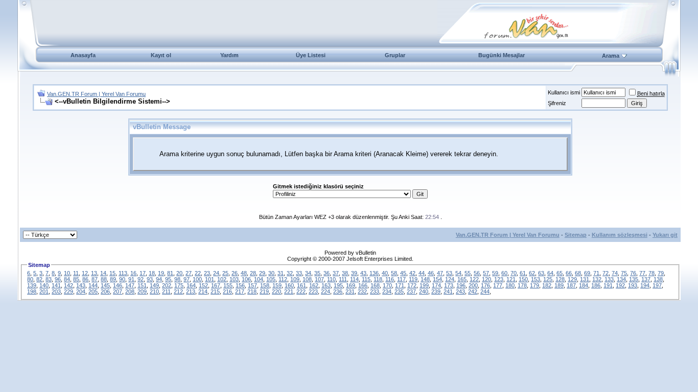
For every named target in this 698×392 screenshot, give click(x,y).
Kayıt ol (161, 55)
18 (152, 273)
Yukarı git (665, 235)
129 (572, 279)
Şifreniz (557, 103)
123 (498, 279)
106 (246, 279)
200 (473, 285)
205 (93, 291)
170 (387, 285)
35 (317, 273)
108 (307, 279)
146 (117, 285)
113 (123, 273)
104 (258, 279)
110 (331, 279)
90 (122, 279)
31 (280, 273)
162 (313, 285)
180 (510, 285)
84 (67, 279)
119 (413, 279)
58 (394, 273)
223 (313, 291)
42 (412, 273)
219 (264, 291)
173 (448, 285)
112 (282, 279)
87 (94, 279)
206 (105, 291)
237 (411, 291)
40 (385, 273)
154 (437, 279)
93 (150, 279)
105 (270, 279)
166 (362, 285)
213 (190, 291)
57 (486, 273)
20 (179, 273)
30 (271, 273)
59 (495, 273)
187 (571, 285)
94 (159, 279)
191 (608, 285)
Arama (610, 56)
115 (366, 279)
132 (596, 279)
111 (343, 279)
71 (596, 273)
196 (461, 285)
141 (56, 285)
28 (253, 273)
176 (485, 285)
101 (209, 279)
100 (197, 279)
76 (633, 273)
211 (166, 291)
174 (436, 285)
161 (301, 285)
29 (262, 273)
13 (94, 273)
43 (363, 273)
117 (401, 279)
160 (289, 285)
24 (216, 273)
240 (423, 291)
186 (595, 285)
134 (621, 279)
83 (48, 279)
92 (140, 279)
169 (350, 285)
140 (44, 285)
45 (403, 273)
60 (504, 273)
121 (511, 279)
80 (30, 279)
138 (658, 279)
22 (198, 273)
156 (240, 285)
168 (375, 285)
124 (449, 279)
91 (131, 279)
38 (345, 273)
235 (399, 291)
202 (166, 285)
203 (56, 291)
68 (578, 273)
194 (644, 285)
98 (177, 279)
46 (431, 273)
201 (44, 291)
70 (513, 273)
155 (227, 285)
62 (532, 273)
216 (227, 291)
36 (326, 273)
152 (203, 285)
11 (76, 273)
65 (559, 273)
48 (244, 273)
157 (252, 285)
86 (85, 279)
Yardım (229, 55)
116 (389, 279)
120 (486, 279)
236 (337, 291)
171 (399, 285)
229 (68, 291)
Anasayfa (83, 55)
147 (129, 285)
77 (642, 273)
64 (550, 273)
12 (85, 273)
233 (374, 291)
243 (460, 291)
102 (221, 279)
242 (472, 291)
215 (215, 291)
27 (188, 273)
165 (462, 279)
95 (168, 279)
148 (425, 279)
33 (299, 273)
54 (458, 273)
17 (142, 273)
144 (93, 285)
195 (338, 285)
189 (559, 285)
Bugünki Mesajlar (501, 55)
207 (117, 291)
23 (207, 273)
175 (178, 285)
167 (215, 285)
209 (142, 291)
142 (68, 285)
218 (252, 291)
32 (290, 273)
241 (448, 291)
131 (584, 279)
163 (326, 285)
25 (225, 273)
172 (411, 285)
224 (325, 291)
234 (386, 291)
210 (154, 291)
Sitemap (576, 235)
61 (523, 273)
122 (474, 279)
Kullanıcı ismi (564, 92)
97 (186, 279)
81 (170, 273)
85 (76, 279)
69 (587, 273)
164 (191, 285)
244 (485, 291)
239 (435, 291)
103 (234, 279)
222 (301, 291)
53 (449, 273)
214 (202, 291)
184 (583, 285)
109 (294, 279)
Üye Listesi (310, 55)
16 (133, 273)
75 (624, 273)
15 (112, 273)
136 (374, 273)
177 (497, 285)
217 (239, 291)
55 (467, 273)
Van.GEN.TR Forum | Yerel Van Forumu (96, 94)
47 (440, 273)
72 (605, 273)
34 (308, 273)
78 (651, 273)
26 (234, 273)
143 (80, 285)
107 (319, 279)
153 (535, 279)
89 (113, 279)
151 (142, 285)
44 (421, 273)
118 (378, 279)
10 (67, 273)
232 (362, 291)
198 (31, 291)
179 (534, 285)
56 (477, 273)
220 (276, 291)
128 (560, 279)
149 (154, 285)
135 (633, 279)
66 (569, 273)
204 (80, 291)
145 (105, 285)
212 (178, 291)
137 (645, 279)
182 (546, 285)
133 (609, 279)
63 (541, 273)
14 (103, 273)
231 (350, 291)
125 (547, 279)
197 (657, 285)
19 (161, 273)
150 (523, 279)
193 (632, 285)
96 (58, 279)
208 (129, 291)
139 (31, 285)
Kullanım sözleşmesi (619, 235)
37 (336, 273)
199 (424, 285)
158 (264, 285)
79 (661, 273)
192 (620, 285)
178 (522, 285)
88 (104, 279)
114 (354, 279)
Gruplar (395, 55)
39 (354, 273)
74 (615, 273)
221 (288, 291)
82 (39, 279)
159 (277, 285)
